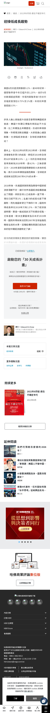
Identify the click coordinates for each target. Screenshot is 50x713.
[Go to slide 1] (19, 542)
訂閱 (31, 3)
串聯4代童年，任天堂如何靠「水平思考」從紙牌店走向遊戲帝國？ (31, 488)
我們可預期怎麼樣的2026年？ (31, 448)
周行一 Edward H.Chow (22, 29)
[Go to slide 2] (22, 542)
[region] (25, 523)
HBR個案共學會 (10, 667)
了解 (15, 698)
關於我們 (7, 677)
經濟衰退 (7, 29)
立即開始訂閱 (25, 582)
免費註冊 (25, 313)
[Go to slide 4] (28, 542)
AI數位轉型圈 (9, 671)
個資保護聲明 (24, 677)
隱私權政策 (28, 691)
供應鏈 (28, 365)
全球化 (19, 365)
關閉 (35, 698)
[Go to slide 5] (31, 542)
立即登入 (31, 250)
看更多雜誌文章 (25, 426)
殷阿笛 (19, 467)
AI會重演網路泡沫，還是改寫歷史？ (31, 475)
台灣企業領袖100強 (28, 671)
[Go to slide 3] (25, 542)
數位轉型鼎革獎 (27, 667)
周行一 (19, 454)
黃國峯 (19, 480)
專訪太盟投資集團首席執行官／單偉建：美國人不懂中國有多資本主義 (31, 462)
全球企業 (9, 365)
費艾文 (19, 493)
